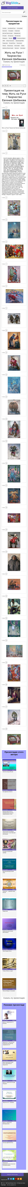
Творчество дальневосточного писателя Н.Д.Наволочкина (9, 1164)
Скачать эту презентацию (14, 62)
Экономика (22, 48)
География (10, 30)
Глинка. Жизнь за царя (8, 970)
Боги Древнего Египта (7, 791)
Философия (17, 45)
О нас (3, 1183)
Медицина (5, 38)
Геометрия (17, 30)
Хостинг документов (11, 1184)
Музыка (10, 38)
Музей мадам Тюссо (7, 951)
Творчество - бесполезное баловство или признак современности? (8, 1043)
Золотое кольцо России (8, 771)
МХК (15, 38)
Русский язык (12, 43)
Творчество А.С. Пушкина (8, 1102)
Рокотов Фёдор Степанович (9, 990)
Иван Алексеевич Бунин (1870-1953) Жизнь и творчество (8, 1063)
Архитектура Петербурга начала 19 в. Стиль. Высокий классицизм (9, 833)
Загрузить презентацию (12, 7)
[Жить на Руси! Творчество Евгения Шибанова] (14, 126)
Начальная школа (21, 38)
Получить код (7, 65)
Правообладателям (11, 1183)
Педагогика (5, 43)
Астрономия (19, 28)
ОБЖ (4, 40)
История (4, 35)
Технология (19, 43)
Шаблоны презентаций (8, 48)
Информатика (17, 33)
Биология (5, 30)
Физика (4, 45)
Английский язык (11, 28)
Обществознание (10, 40)
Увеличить (22, 65)
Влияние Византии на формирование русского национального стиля (8, 813)
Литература (10, 35)
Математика (17, 35)
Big (13, 3)
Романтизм (5, 911)
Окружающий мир (20, 40)
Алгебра (4, 28)
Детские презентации (7, 33)
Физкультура (10, 45)
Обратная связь (21, 1183)
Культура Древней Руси (8, 1142)
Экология (17, 48)
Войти (25, 16)
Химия (22, 45)
